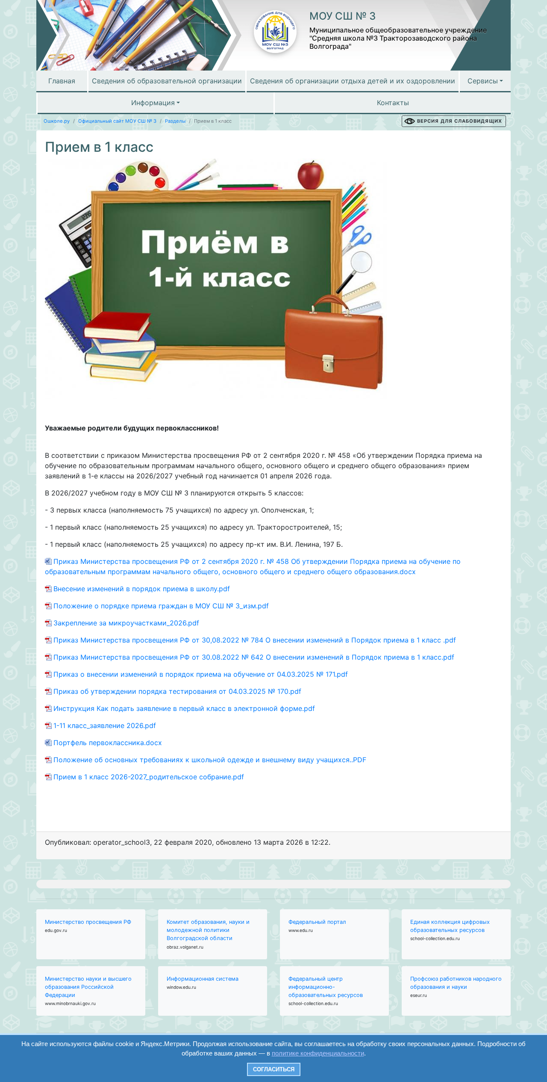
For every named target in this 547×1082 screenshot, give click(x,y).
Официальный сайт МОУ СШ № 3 (117, 121)
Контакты (393, 102)
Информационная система (202, 979)
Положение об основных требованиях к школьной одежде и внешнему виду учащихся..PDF (212, 759)
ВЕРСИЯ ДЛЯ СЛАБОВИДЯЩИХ (459, 121)
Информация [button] (153, 102)
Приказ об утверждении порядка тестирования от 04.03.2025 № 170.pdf (177, 691)
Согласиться (273, 1069)
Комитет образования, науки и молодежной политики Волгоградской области (208, 930)
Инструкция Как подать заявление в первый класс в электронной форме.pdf (184, 708)
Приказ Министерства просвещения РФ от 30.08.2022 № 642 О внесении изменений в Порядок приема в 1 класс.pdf (253, 657)
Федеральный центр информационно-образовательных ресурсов (325, 987)
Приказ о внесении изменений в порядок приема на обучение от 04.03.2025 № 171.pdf (200, 674)
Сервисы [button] (483, 81)
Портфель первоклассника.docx (107, 742)
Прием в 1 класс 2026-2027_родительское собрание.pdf (148, 776)
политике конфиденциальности (318, 1053)
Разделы (175, 121)
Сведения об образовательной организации (167, 81)
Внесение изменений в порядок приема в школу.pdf (141, 588)
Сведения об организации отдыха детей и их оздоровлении (352, 81)
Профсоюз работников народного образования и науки (456, 983)
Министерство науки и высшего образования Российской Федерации (88, 987)
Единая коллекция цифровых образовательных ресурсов (450, 926)
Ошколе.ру (57, 121)
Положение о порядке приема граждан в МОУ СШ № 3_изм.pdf (161, 605)
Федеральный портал (317, 922)
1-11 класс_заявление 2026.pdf (104, 725)
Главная (61, 81)
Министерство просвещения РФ (88, 922)
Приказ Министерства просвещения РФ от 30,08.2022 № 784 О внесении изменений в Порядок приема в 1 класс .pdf (254, 640)
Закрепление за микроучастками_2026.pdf (126, 623)
